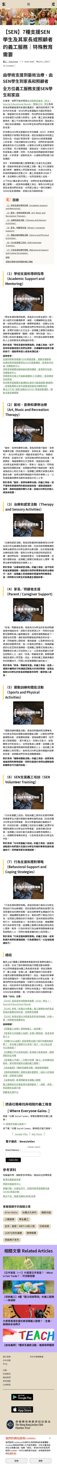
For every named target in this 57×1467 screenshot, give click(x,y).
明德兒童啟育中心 (12, 1184)
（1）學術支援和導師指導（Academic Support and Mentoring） (27, 207)
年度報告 (7, 1373)
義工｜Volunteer (10, 61)
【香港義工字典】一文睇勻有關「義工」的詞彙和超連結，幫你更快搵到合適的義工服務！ (28, 1061)
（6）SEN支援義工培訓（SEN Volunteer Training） (24, 244)
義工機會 (7, 1356)
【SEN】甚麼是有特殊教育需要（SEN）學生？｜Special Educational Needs (27, 1002)
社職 (5, 1370)
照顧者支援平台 (10, 1092)
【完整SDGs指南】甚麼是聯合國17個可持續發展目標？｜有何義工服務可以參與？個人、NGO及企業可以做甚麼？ (28, 1044)
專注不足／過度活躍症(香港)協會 (19, 1196)
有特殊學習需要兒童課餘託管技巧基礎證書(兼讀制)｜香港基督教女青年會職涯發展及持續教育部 (28, 384)
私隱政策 (11, 1453)
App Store (37, 1134)
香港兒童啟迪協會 (12, 1179)
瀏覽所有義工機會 (14, 1124)
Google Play (21, 1134)
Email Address (13, 1150)
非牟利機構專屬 (37, 1356)
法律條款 (7, 1384)
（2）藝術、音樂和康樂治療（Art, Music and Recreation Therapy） (25, 214)
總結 (8, 257)
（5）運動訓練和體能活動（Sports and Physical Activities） (27, 237)
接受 (40, 1460)
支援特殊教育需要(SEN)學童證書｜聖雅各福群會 (27, 359)
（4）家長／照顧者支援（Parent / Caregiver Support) (25, 229)
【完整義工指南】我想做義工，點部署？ (23, 1028)
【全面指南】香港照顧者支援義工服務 (22, 1080)
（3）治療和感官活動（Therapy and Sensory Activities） (26, 222)
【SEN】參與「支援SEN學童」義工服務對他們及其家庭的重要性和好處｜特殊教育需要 (28, 1010)
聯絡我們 (7, 1377)
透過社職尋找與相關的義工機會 (19, 261)
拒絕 (16, 1460)
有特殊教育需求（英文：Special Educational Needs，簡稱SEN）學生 (27, 102)
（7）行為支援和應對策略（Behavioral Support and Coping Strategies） (27, 251)
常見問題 (7, 1381)
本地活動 (7, 1360)
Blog (5, 1363)
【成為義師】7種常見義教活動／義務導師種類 (25, 1067)
